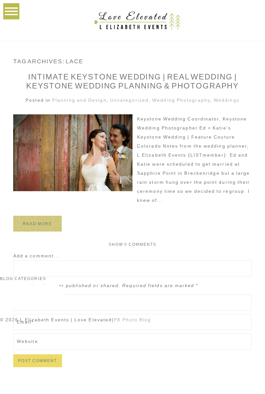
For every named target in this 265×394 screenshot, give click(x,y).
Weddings (226, 100)
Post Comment (37, 360)
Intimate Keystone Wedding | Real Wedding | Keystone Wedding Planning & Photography (132, 81)
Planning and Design (79, 100)
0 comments (133, 244)
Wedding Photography (181, 100)
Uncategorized (129, 100)
